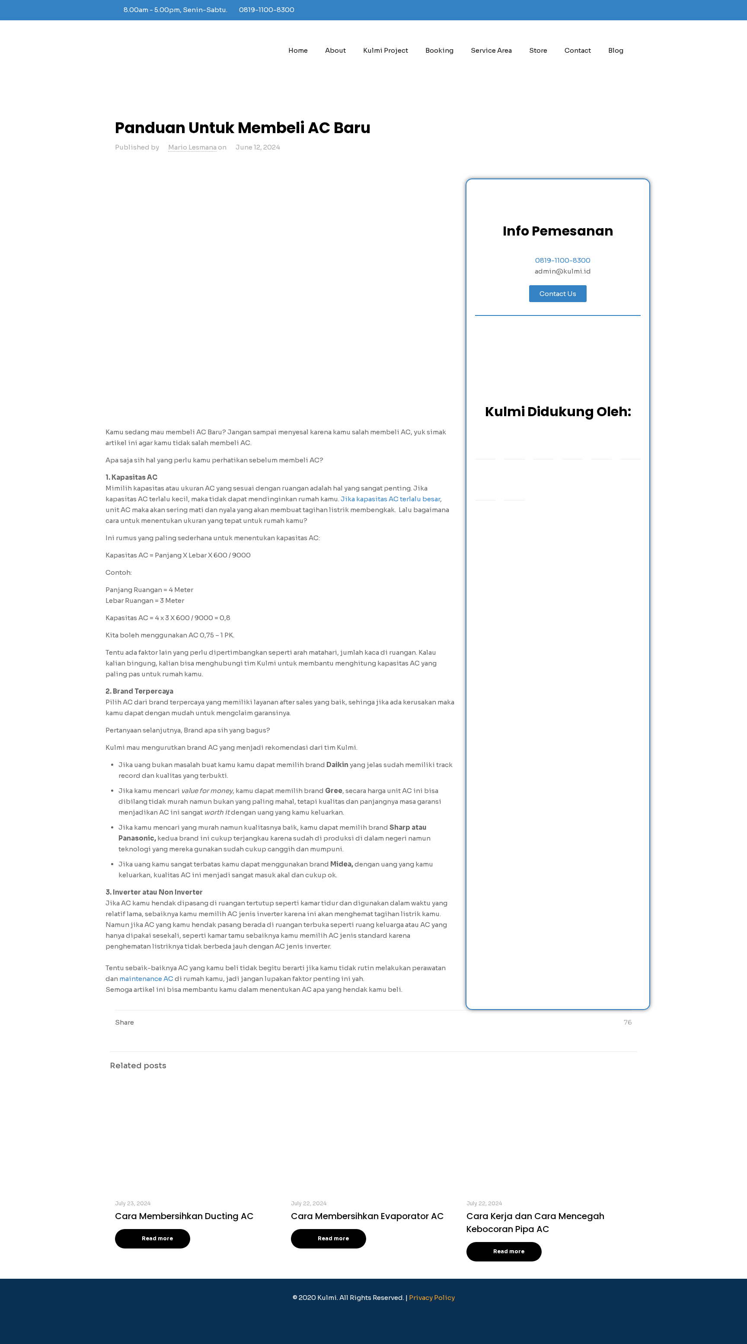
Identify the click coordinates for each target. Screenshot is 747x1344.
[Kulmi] (188, 50)
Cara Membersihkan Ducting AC (184, 1216)
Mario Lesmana (192, 147)
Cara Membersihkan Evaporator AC (367, 1216)
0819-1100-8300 (266, 10)
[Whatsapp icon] (618, 10)
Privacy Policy (432, 1297)
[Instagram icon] (607, 10)
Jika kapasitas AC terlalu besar (390, 499)
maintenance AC (146, 979)
